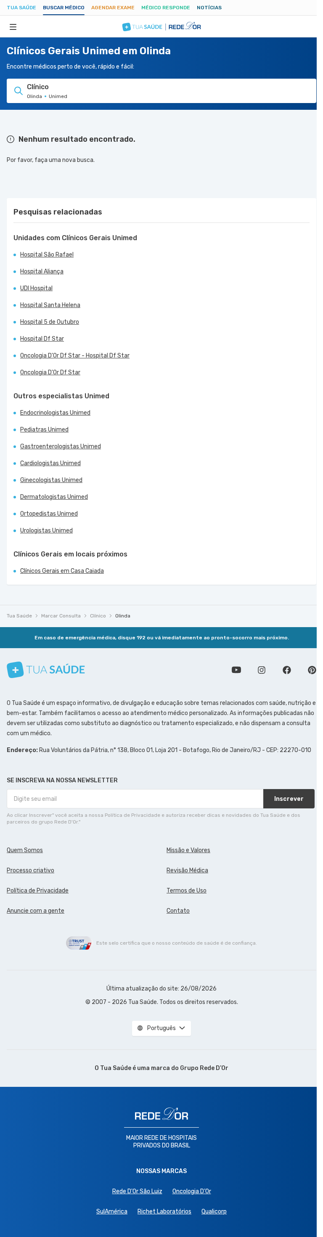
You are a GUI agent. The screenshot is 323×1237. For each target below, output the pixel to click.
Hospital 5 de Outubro (49, 322)
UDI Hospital (36, 288)
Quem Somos (25, 850)
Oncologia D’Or (191, 1191)
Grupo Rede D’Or (204, 1068)
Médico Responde (165, 8)
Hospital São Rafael (47, 254)
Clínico (98, 616)
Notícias (209, 8)
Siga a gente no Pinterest (312, 670)
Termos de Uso (187, 890)
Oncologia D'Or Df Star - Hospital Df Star (75, 355)
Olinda (122, 616)
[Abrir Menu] (13, 26)
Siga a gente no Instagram (261, 670)
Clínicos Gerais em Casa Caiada (62, 571)
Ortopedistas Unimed (49, 513)
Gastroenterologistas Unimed (60, 446)
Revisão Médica (187, 870)
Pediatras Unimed (44, 429)
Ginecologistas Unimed (51, 480)
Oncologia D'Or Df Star (50, 372)
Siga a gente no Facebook (287, 670)
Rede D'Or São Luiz (137, 1191)
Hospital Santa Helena (50, 305)
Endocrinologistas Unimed (55, 412)
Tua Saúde (21, 8)
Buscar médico (64, 8)
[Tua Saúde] (46, 670)
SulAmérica (111, 1211)
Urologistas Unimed (46, 530)
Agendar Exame (113, 8)
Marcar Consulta (61, 616)
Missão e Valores (188, 850)
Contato (178, 910)
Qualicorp (214, 1211)
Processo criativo (30, 870)
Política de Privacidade (38, 890)
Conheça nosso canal (236, 670)
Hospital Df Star (42, 338)
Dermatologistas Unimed (54, 497)
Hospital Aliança (42, 271)
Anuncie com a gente (35, 910)
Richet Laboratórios (164, 1211)
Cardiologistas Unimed (50, 463)
